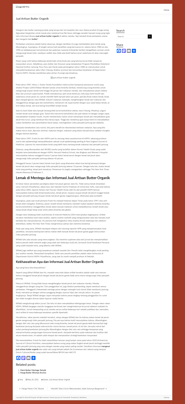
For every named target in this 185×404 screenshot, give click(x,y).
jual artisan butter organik (47, 36)
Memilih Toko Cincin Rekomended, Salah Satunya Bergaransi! (79, 389)
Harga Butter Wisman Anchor (33, 373)
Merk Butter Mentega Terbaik (33, 370)
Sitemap (166, 397)
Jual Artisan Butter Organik (59, 380)
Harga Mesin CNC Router (31, 389)
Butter (45, 380)
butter (34, 39)
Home (166, 10)
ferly (21, 380)
